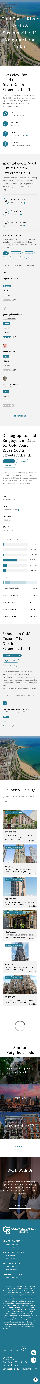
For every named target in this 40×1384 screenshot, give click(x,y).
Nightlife (28, 258)
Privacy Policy (29, 1369)
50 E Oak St (7, 387)
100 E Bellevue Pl (10, 281)
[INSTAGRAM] (11, 1348)
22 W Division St (9, 318)
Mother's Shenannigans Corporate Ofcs (12, 315)
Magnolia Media (9, 279)
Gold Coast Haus (9, 384)
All (7, 253)
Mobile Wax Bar (9, 351)
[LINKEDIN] (17, 1348)
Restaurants (17, 253)
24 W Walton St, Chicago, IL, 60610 (14, 712)
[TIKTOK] (23, 1348)
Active (8, 258)
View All (20, 1147)
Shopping (30, 253)
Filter (11, 803)
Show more (20, 416)
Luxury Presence (12, 1365)
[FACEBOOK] (5, 1348)
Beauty (17, 258)
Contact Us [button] (20, 1205)
